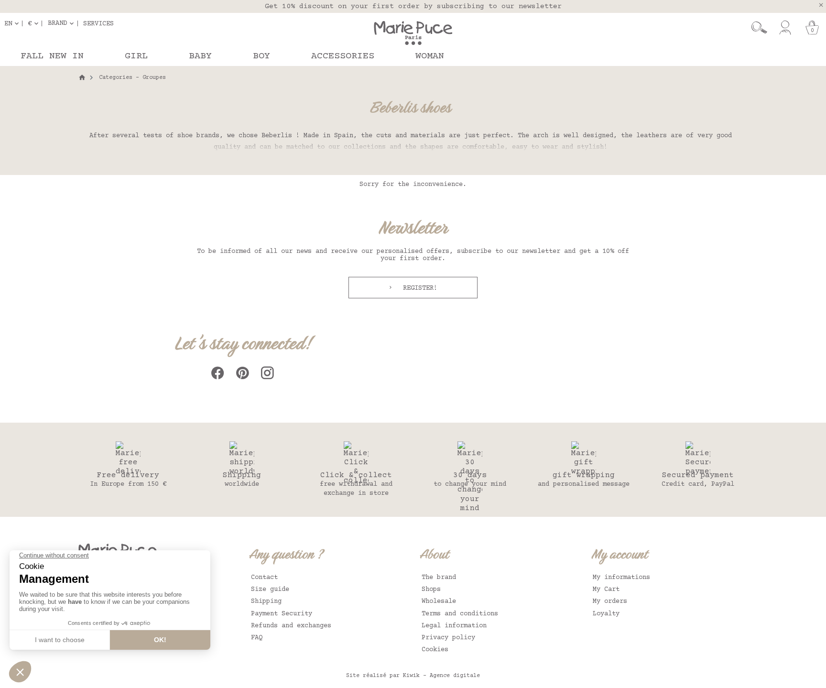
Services (98, 23)
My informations (621, 577)
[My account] (785, 28)
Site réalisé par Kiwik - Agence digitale (413, 676)
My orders (610, 601)
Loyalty (606, 614)
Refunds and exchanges (291, 626)
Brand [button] (57, 23)
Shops (431, 589)
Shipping (266, 601)
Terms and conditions (460, 614)
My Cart (606, 589)
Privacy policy (448, 638)
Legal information (454, 626)
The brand (439, 577)
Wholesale (439, 601)
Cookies (435, 650)
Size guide (270, 589)
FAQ (256, 638)
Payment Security (281, 614)
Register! (418, 288)
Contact (264, 577)
